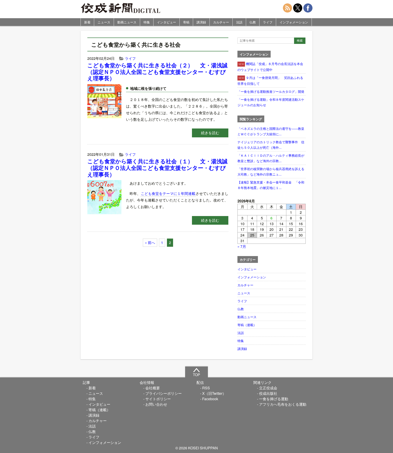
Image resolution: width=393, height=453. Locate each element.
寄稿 (186, 22)
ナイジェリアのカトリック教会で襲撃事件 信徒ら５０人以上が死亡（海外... (270, 145)
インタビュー (166, 22)
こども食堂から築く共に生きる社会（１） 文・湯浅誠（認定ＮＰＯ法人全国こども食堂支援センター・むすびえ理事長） (157, 167)
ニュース (104, 22)
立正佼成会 (268, 387)
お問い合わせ (156, 404)
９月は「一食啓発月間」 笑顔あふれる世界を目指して (270, 80)
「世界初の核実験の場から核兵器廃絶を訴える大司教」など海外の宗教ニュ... (270, 171)
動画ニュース (126, 22)
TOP (196, 374)
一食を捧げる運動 (273, 398)
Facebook (210, 398)
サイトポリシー (158, 398)
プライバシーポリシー (163, 393)
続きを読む (210, 132)
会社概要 (152, 387)
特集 (147, 22)
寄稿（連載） (247, 324)
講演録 (201, 22)
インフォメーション (294, 22)
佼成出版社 (268, 393)
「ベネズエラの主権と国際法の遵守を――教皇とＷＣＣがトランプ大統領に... (270, 131)
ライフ (267, 22)
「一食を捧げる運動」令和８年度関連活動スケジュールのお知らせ (270, 102)
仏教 (252, 22)
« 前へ (150, 242)
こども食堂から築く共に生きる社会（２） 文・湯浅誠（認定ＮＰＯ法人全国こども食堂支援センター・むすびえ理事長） (157, 71)
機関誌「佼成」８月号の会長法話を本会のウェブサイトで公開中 (270, 66)
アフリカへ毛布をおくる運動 (282, 404)
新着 (87, 22)
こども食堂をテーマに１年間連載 (168, 193)
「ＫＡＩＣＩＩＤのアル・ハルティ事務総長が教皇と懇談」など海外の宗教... (270, 158)
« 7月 (241, 246)
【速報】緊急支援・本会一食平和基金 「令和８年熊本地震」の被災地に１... (270, 185)
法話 (239, 22)
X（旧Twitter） (214, 393)
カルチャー (221, 22)
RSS (206, 387)
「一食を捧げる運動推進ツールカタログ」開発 (270, 91)
